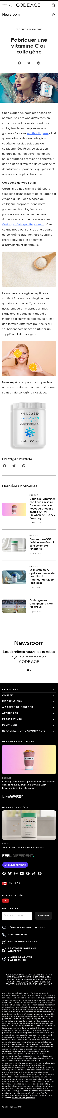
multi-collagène (37, 133)
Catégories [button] (10, 689)
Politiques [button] (10, 725)
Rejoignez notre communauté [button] (24, 731)
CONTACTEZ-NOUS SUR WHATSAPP (22, 949)
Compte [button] (7, 695)
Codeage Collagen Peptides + (23, 224)
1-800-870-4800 (17, 934)
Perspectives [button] (12, 719)
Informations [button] (12, 701)
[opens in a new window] (53, 15)
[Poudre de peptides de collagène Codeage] (29, 426)
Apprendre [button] (10, 713)
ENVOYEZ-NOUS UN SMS (22, 941)
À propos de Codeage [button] (17, 707)
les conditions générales (23, 1098)
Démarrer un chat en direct (27, 927)
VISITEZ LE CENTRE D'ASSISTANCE (20, 958)
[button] (11, 5)
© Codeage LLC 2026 (12, 1107)
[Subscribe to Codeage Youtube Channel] (5, 902)
